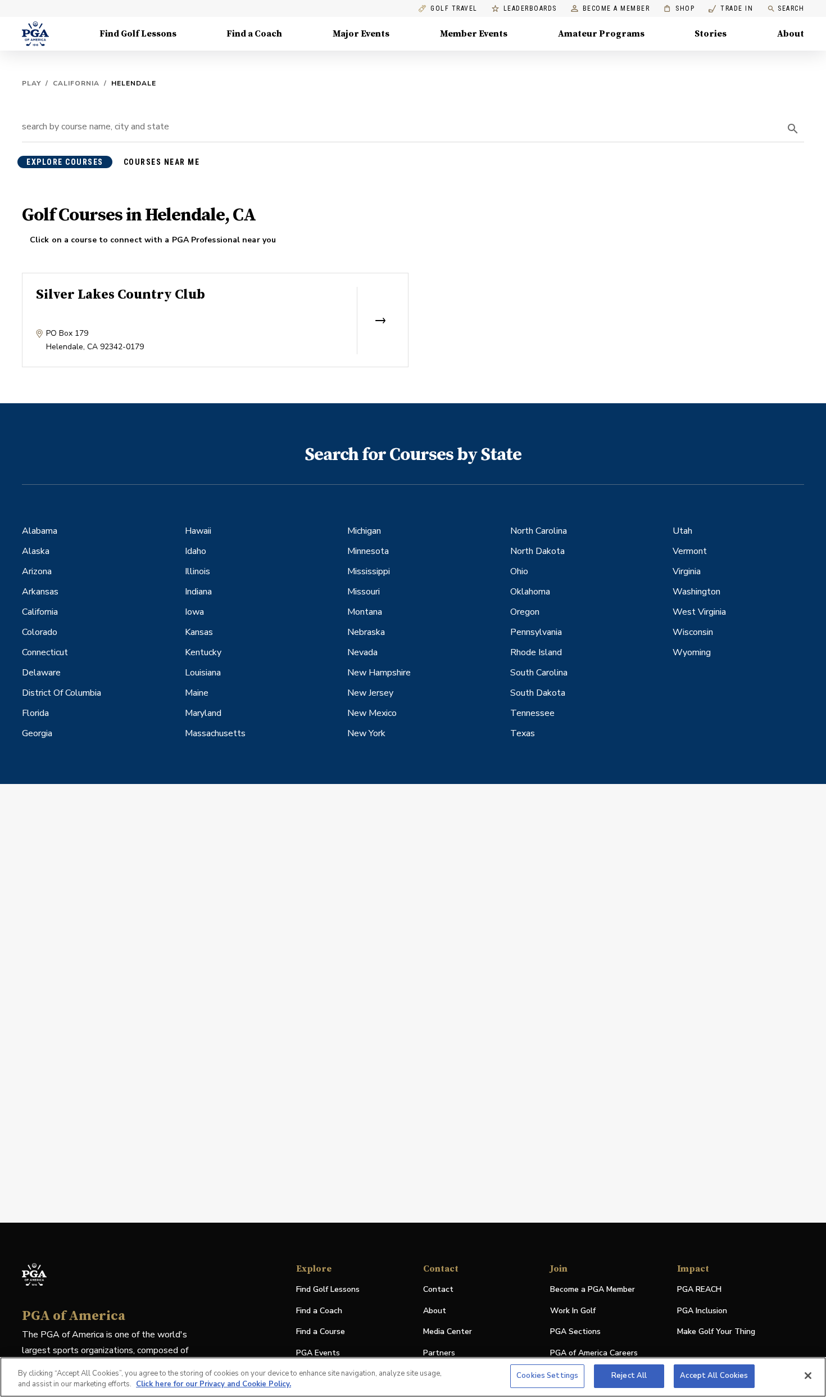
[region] (413, 1377)
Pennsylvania (536, 632)
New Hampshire (379, 672)
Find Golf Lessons (137, 33)
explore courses (64, 161)
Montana (364, 612)
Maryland (203, 713)
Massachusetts (215, 733)
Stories (711, 33)
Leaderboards (530, 8)
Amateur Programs (601, 33)
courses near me (162, 161)
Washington (696, 591)
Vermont (690, 551)
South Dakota (537, 693)
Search (791, 8)
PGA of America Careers (594, 1353)
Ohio (519, 571)
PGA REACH (699, 1290)
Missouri (363, 591)
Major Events (361, 33)
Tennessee (532, 713)
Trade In (731, 8)
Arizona (37, 571)
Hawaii (198, 531)
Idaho (195, 551)
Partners (439, 1353)
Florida (35, 713)
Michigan (364, 531)
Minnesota (368, 551)
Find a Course (320, 1331)
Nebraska (366, 632)
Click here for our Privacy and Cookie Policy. (213, 1385)
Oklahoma (530, 591)
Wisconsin (693, 632)
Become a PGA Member (592, 1289)
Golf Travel (454, 8)
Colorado (39, 632)
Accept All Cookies (714, 1376)
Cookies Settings (547, 1376)
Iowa (194, 612)
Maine (196, 693)
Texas (522, 733)
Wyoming (692, 652)
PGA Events (318, 1353)
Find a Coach (254, 33)
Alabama (39, 531)
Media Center (447, 1332)
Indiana (198, 591)
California (76, 83)
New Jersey (370, 693)
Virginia (687, 571)
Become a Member (616, 8)
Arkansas (40, 591)
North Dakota (537, 551)
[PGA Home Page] (35, 34)
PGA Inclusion (702, 1310)
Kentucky (203, 652)
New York (366, 733)
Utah (682, 531)
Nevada (362, 652)
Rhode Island (536, 652)
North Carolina (538, 531)
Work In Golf (573, 1310)
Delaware (41, 672)
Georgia (37, 733)
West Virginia (699, 612)
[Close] (808, 1375)
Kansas (199, 632)
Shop (679, 8)
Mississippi (368, 571)
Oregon (524, 612)
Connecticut (45, 652)
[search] (793, 129)
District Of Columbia (61, 693)
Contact (438, 1289)
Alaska (35, 551)
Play (31, 83)
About (790, 33)
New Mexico (372, 713)
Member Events (473, 33)
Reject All (629, 1376)
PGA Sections (575, 1331)
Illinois (197, 571)
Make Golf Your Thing (716, 1332)
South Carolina (539, 672)
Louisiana (203, 672)
